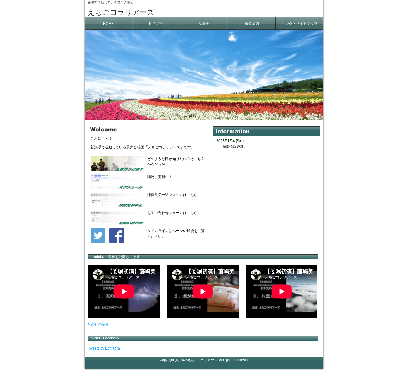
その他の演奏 (98, 324)
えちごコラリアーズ (121, 12)
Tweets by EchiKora (104, 348)
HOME (108, 24)
